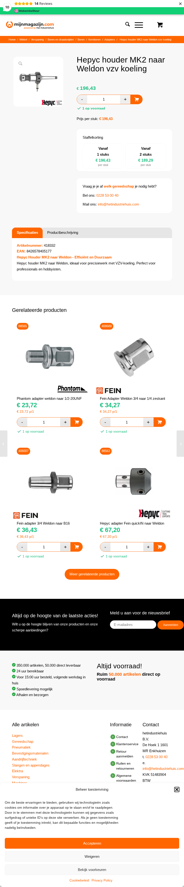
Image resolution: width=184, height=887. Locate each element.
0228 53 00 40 (107, 195)
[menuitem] (125, 25)
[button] (176, 789)
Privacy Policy (102, 880)
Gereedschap (22, 741)
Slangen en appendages (31, 765)
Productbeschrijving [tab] (62, 232)
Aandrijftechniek (24, 759)
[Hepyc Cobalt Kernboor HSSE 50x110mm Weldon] (3, 443)
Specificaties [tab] (27, 232)
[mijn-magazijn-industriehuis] (30, 25)
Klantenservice (127, 744)
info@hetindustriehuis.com (118, 204)
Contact (122, 737)
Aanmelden (170, 625)
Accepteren (92, 843)
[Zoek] (125, 25)
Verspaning (20, 777)
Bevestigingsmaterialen (30, 753)
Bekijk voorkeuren (92, 870)
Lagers (17, 735)
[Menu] (136, 25)
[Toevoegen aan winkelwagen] (137, 99)
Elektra (17, 771)
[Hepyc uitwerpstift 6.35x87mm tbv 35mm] (180, 443)
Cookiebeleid (79, 880)
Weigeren (92, 856)
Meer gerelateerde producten (92, 574)
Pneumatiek (21, 747)
